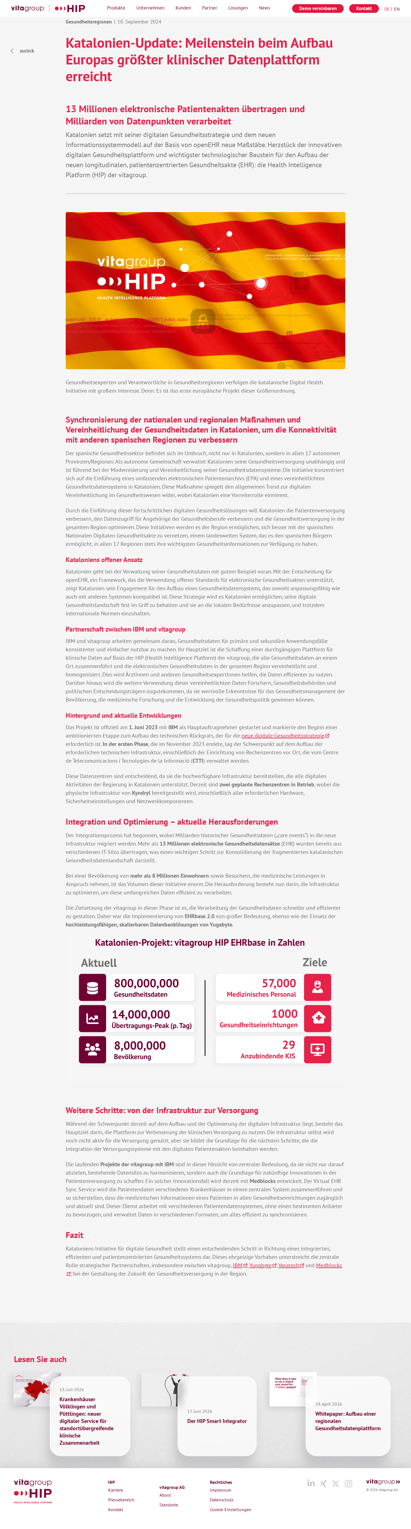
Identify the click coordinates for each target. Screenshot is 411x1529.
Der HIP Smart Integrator (217, 1421)
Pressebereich (121, 1499)
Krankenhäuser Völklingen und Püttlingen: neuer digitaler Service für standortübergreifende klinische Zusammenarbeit (87, 1421)
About (165, 1495)
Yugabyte (260, 1265)
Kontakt (115, 1509)
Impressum (220, 1490)
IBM (237, 1265)
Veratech (288, 1265)
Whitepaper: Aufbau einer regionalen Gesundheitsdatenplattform (348, 1421)
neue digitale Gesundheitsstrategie (283, 735)
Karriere (115, 1490)
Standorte (168, 1505)
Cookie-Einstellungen (230, 1509)
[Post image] (37, 1389)
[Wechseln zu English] (395, 8)
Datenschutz (221, 1499)
